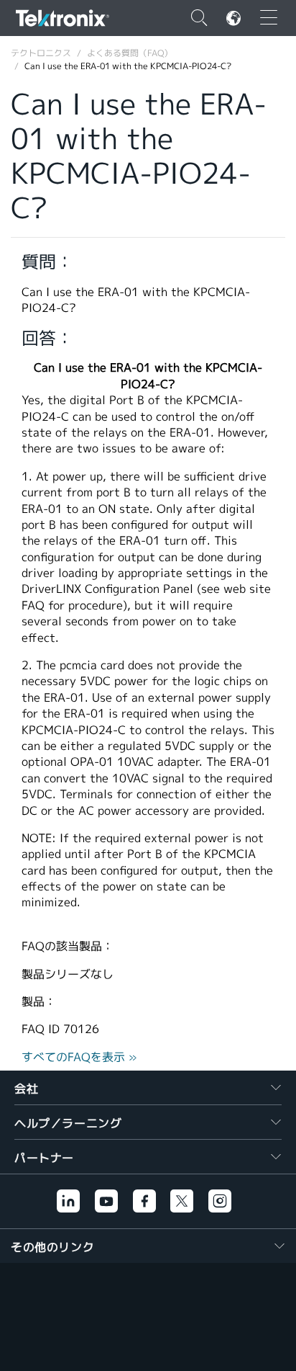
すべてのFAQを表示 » (79, 1057)
